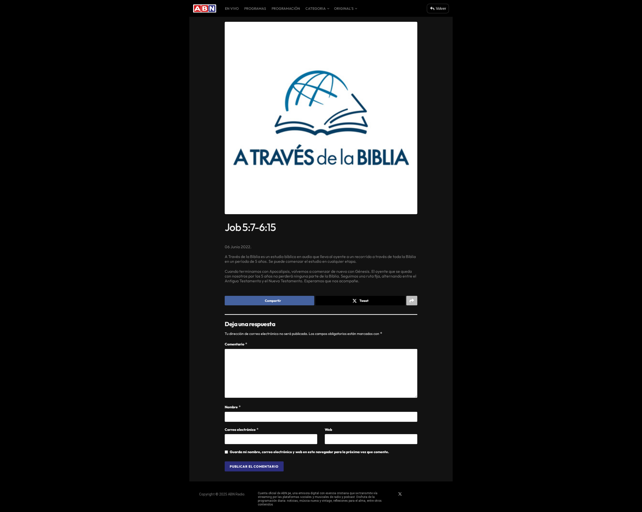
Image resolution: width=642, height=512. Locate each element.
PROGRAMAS (255, 8)
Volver (441, 8)
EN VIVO (232, 8)
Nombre (233, 407)
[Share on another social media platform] (411, 300)
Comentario (236, 344)
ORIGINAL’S (344, 8)
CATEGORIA (315, 8)
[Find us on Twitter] (400, 494)
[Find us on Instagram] (409, 494)
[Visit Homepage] (204, 8)
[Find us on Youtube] (417, 494)
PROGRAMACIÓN (286, 8)
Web (328, 429)
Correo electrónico (242, 429)
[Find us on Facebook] (391, 494)
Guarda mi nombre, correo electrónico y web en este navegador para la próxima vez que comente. (309, 452)
